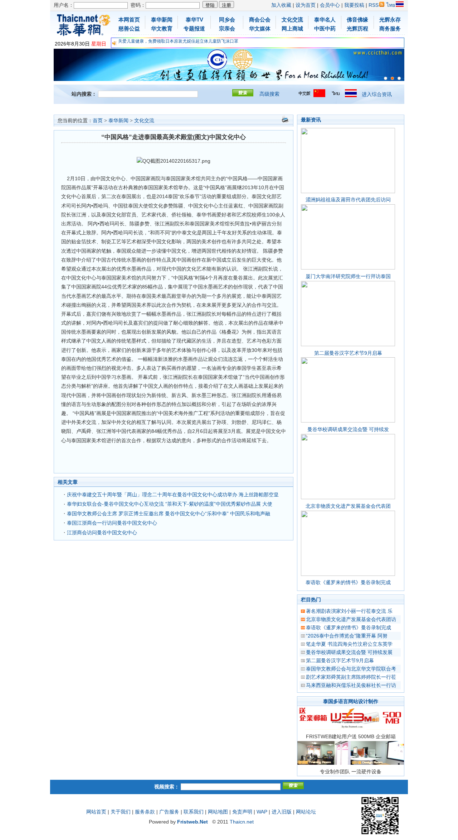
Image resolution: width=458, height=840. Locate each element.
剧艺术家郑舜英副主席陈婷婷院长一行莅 (351, 677)
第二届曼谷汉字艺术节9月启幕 (348, 353)
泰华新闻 (118, 120)
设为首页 (306, 5)
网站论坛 (306, 812)
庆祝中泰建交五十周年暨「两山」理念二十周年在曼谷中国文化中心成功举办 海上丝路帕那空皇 (173, 494)
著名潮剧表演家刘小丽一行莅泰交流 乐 (349, 611)
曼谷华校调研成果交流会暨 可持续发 (348, 429)
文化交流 (144, 120)
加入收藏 (281, 5)
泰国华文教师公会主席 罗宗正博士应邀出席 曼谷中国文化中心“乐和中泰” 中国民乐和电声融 (168, 513)
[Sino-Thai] (385, 78)
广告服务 (169, 812)
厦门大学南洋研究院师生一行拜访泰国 (348, 276)
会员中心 (330, 5)
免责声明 (242, 812)
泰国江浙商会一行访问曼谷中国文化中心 (112, 523)
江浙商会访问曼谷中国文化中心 (102, 532)
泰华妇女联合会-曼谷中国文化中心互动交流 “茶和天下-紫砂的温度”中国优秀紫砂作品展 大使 (169, 504)
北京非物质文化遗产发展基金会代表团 (348, 506)
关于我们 (121, 812)
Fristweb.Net (192, 822)
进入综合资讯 (377, 94)
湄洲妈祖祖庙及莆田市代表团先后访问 (348, 199)
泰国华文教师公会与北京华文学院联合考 (351, 669)
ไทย (390, 5)
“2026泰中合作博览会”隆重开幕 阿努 (347, 636)
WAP (262, 812)
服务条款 (145, 812)
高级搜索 (269, 94)
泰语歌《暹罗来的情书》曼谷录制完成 (348, 582)
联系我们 (194, 812)
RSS (374, 5)
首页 (98, 120)
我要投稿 (354, 5)
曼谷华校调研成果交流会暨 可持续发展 (349, 652)
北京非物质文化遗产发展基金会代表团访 (351, 619)
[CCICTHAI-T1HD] (392, 78)
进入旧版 (282, 812)
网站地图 (218, 812)
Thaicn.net (242, 822)
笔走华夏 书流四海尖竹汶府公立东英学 (349, 644)
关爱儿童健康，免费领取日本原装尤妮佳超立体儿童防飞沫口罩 (178, 41)
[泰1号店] (399, 78)
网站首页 (96, 812)
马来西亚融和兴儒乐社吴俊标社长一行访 (351, 685)
